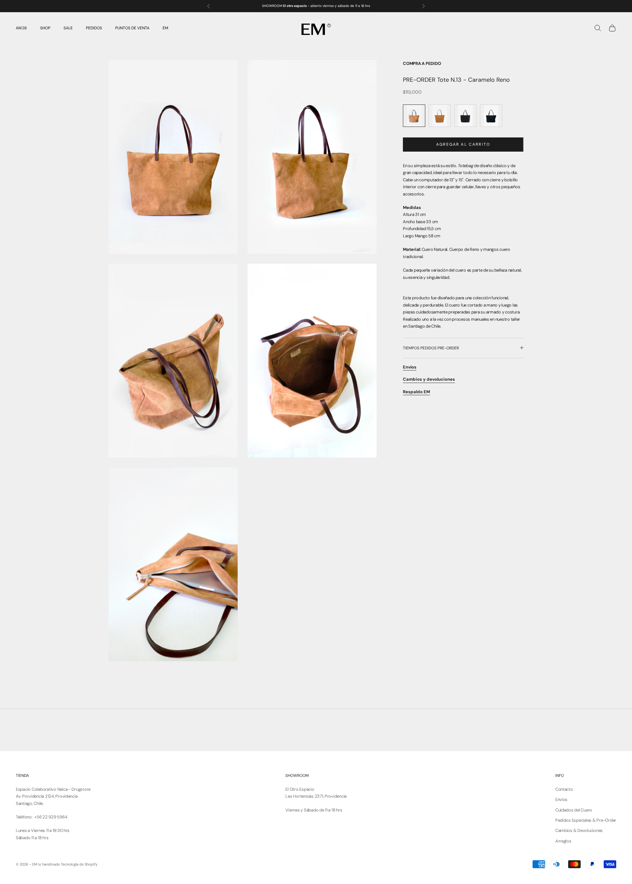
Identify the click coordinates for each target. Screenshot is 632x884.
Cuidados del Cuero (573, 810)
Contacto (564, 789)
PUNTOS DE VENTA (132, 28)
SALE (68, 28)
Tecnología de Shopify (79, 864)
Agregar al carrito (463, 144)
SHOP (45, 28)
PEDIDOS (94, 28)
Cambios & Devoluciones (579, 830)
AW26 (21, 28)
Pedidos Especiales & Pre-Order (585, 820)
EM (165, 28)
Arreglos (563, 841)
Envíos (561, 799)
